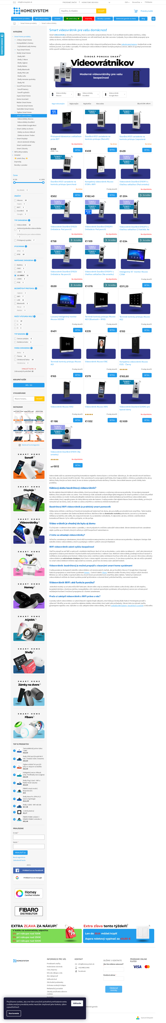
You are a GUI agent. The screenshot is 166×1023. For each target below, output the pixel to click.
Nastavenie (14, 1013)
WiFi (20, 296)
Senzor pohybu (24, 338)
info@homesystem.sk (86, 964)
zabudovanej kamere (129, 44)
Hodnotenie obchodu (90, 2)
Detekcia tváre (24, 342)
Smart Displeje (22, 138)
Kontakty (50, 997)
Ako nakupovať (52, 976)
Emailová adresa (109, 975)
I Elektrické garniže (91, 1007)
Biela (20, 352)
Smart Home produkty (22, 36)
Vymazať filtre (28, 369)
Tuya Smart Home (23, 50)
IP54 (20, 251)
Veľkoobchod (52, 979)
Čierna (21, 356)
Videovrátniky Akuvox (25, 119)
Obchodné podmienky (55, 982)
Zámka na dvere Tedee (26, 135)
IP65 (20, 254)
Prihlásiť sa (20, 853)
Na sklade (22, 190)
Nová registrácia (19, 857)
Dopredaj (17, 162)
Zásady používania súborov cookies (57, 992)
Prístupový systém (25, 240)
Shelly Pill (20, 83)
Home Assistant (22, 99)
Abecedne (100, 104)
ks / (28, 385)
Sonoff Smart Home (24, 86)
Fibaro (104, 572)
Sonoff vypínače (23, 92)
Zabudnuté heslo (19, 860)
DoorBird (22, 211)
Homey (86, 572)
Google (21, 214)
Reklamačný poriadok (55, 988)
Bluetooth (22, 303)
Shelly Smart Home (24, 53)
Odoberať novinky (114, 989)
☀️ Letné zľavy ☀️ (21, 158)
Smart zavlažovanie (24, 145)
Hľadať (101, 11)
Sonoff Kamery (22, 89)
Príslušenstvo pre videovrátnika (29, 235)
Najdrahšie (87, 104)
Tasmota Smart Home (25, 106)
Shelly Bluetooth (23, 69)
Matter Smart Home (24, 102)
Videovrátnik (23, 225)
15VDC (21, 279)
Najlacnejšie (74, 104)
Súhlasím (77, 1003)
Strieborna (22, 363)
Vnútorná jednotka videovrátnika (29, 229)
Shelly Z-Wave (22, 59)
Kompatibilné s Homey (25, 43)
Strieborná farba (25, 359)
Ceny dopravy (52, 970)
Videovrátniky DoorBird (25, 122)
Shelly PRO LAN (23, 73)
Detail (77, 150)
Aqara (21, 204)
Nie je (20, 307)
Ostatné (17, 155)
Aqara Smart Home (24, 96)
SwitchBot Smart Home (25, 109)
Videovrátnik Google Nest (26, 125)
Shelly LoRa (21, 76)
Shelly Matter (22, 66)
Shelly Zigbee (22, 63)
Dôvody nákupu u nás (54, 973)
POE (20, 282)
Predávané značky (70, 2)
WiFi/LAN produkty (21, 152)
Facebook (82, 971)
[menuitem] (21, 19)
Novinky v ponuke (20, 165)
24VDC (21, 272)
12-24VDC (22, 275)
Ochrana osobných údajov (56, 985)
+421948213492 (83, 967)
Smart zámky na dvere (25, 129)
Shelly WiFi (21, 56)
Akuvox (22, 200)
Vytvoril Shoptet (147, 1018)
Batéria (21, 265)
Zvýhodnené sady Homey (26, 46)
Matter (21, 310)
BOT (20, 207)
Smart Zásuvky (22, 148)
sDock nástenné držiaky (26, 142)
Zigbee (21, 293)
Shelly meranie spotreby (26, 79)
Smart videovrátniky (24, 115)
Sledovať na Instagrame (30, 445)
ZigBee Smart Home (24, 112)
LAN (20, 300)
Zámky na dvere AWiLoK (26, 132)
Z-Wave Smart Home (24, 40)
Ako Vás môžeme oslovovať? (113, 964)
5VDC (20, 268)
